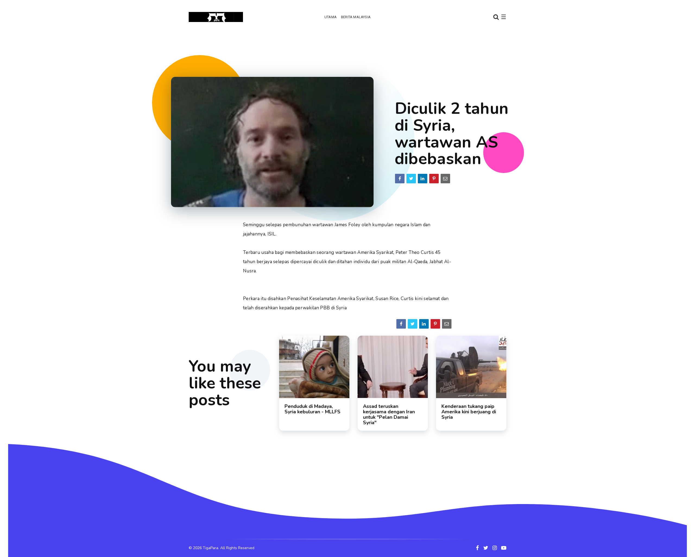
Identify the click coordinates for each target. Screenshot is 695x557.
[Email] (445, 178)
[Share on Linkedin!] (422, 178)
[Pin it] (434, 178)
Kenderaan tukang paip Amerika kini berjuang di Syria (468, 411)
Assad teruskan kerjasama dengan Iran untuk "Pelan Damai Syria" (389, 414)
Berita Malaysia (356, 17)
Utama (330, 17)
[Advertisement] (347, 50)
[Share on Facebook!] (400, 178)
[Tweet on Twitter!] (411, 178)
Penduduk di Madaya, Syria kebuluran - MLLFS (312, 409)
